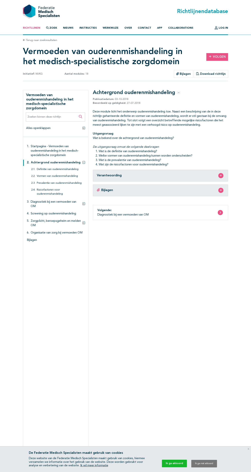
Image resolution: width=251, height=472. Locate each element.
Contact (144, 28)
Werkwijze (111, 28)
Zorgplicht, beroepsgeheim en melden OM (56, 223)
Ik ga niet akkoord (204, 463)
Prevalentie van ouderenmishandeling (59, 183)
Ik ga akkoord (174, 463)
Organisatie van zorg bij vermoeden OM (57, 232)
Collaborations (180, 28)
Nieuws (68, 28)
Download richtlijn (212, 74)
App (159, 28)
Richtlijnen (31, 28)
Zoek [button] (53, 28)
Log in (223, 28)
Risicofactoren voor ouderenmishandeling (50, 192)
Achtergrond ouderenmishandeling (55, 162)
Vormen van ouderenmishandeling (57, 176)
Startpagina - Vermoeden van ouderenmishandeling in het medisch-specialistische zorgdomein (55, 151)
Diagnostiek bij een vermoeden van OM (53, 204)
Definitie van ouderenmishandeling (57, 169)
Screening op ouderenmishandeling (53, 213)
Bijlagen (185, 74)
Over (128, 28)
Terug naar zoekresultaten (41, 40)
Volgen (219, 56)
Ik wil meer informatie (94, 465)
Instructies (88, 28)
